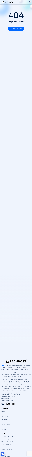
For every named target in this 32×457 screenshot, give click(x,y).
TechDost (3, 365)
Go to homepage (17, 29)
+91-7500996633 (10, 404)
